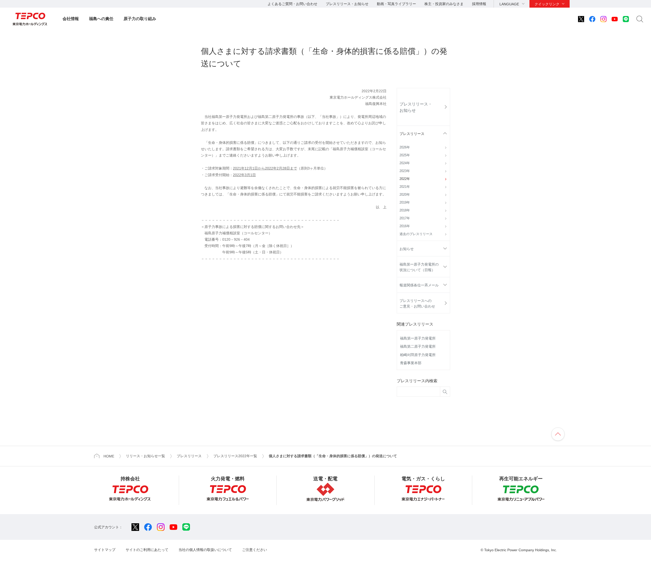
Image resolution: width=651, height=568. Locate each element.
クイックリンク (547, 4)
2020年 (405, 194)
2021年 (405, 187)
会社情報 (71, 19)
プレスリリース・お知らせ (347, 4)
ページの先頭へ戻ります (558, 434)
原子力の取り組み (140, 19)
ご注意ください (254, 550)
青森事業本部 (410, 363)
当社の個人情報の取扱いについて (205, 550)
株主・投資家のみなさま (444, 4)
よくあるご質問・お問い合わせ (292, 4)
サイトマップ (104, 550)
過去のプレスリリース (416, 234)
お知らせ (407, 249)
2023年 (405, 171)
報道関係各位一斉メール (419, 285)
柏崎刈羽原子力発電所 (418, 355)
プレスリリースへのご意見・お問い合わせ (417, 303)
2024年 (405, 163)
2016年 (405, 226)
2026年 (405, 147)
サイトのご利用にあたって (147, 550)
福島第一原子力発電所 (418, 338)
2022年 (405, 179)
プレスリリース (412, 134)
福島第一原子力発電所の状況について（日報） (419, 267)
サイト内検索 (640, 19)
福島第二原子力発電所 (418, 346)
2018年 (405, 210)
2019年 (405, 202)
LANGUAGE (509, 4)
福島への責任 (101, 19)
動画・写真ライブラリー (396, 4)
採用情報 (479, 4)
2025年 (405, 155)
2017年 (405, 218)
